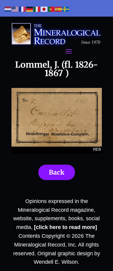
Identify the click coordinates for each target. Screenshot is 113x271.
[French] (22, 9)
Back (56, 172)
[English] (15, 9)
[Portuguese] (51, 9)
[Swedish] (66, 9)
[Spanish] (58, 9)
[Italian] (37, 9)
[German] (29, 9)
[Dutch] (8, 9)
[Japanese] (44, 9)
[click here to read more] (65, 227)
